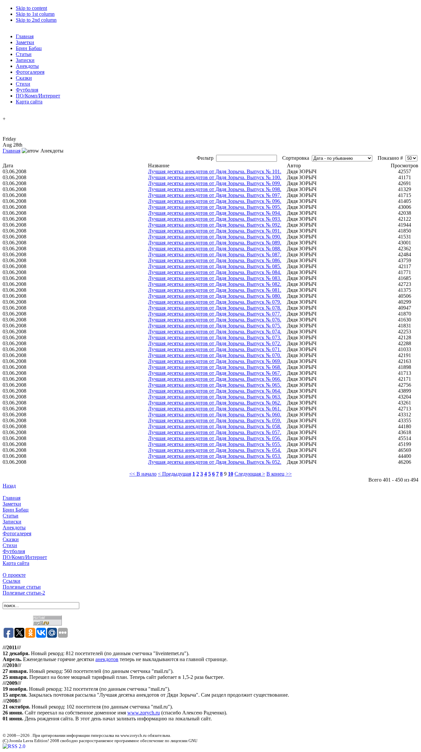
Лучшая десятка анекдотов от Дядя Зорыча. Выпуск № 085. (214, 266)
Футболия (14, 551)
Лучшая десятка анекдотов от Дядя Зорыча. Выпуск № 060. (214, 414)
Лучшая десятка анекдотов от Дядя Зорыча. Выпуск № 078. (214, 308)
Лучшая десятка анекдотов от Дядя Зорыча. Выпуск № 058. (214, 426)
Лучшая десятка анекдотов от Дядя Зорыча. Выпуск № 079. (214, 302)
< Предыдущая (174, 474)
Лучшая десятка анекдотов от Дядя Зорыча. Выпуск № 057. (214, 432)
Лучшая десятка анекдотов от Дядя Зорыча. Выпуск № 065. (214, 385)
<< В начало (143, 474)
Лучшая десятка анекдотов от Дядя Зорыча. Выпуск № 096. (214, 201)
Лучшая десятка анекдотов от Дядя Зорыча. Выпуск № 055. (214, 444)
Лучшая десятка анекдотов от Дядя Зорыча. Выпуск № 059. (214, 420)
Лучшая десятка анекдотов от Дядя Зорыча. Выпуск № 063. (214, 397)
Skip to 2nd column (36, 20)
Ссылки (11, 581)
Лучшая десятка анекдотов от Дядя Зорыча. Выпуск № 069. (214, 361)
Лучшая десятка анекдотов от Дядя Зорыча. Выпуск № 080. (214, 296)
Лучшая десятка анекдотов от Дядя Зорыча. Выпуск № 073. (214, 337)
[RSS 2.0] (14, 746)
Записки (12, 521)
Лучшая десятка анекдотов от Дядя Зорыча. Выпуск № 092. (214, 225)
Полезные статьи (22, 587)
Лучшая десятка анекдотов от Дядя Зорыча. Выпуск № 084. (214, 272)
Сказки (11, 539)
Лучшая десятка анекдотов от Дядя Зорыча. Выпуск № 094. (214, 213)
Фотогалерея (17, 533)
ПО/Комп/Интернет (25, 557)
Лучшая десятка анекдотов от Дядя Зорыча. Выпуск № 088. (214, 248)
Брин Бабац (16, 510)
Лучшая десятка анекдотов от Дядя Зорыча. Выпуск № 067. (214, 373)
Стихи (10, 545)
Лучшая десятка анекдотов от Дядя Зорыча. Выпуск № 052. (214, 462)
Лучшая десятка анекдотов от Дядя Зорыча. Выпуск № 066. (214, 379)
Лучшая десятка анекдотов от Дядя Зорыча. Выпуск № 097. (214, 195)
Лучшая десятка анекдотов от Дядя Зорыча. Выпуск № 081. (214, 290)
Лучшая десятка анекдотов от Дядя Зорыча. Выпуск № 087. (214, 254)
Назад (9, 485)
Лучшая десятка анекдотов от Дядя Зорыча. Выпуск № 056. (214, 438)
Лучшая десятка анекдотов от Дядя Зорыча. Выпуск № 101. (214, 171)
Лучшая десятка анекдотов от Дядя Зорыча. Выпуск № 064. (214, 391)
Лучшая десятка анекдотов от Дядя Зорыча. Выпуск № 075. (214, 325)
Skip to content (31, 8)
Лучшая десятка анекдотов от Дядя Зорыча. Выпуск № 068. (214, 367)
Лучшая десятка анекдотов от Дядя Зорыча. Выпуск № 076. (214, 319)
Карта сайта (16, 563)
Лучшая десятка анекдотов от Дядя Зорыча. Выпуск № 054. (214, 450)
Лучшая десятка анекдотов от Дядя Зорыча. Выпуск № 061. (214, 408)
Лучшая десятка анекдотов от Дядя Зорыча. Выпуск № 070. (214, 355)
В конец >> (279, 474)
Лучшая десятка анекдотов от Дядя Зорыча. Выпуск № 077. (214, 314)
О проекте (14, 575)
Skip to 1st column (35, 14)
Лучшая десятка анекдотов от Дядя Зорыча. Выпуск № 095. (214, 207)
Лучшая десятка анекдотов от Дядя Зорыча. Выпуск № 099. (214, 183)
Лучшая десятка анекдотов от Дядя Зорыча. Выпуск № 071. (214, 349)
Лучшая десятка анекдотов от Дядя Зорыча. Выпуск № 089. (214, 242)
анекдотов (106, 659)
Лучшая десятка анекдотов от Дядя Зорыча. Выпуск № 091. (214, 231)
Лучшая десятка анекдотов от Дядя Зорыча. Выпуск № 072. (214, 343)
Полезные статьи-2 (24, 593)
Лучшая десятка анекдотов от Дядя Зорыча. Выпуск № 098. (214, 189)
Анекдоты (14, 527)
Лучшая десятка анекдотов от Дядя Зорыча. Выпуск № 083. (214, 278)
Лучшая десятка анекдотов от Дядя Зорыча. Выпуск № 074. (214, 331)
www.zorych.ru (143, 712)
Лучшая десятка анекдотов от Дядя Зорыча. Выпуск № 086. (214, 260)
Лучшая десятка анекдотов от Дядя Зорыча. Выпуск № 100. (214, 177)
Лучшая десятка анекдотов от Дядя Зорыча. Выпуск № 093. (214, 219)
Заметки (12, 504)
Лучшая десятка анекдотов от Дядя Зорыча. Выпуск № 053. (214, 456)
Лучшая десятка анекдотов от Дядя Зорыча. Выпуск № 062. (214, 402)
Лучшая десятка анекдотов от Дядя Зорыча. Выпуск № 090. (214, 236)
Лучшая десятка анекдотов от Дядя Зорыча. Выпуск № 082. (214, 284)
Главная (11, 150)
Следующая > (250, 474)
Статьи (10, 515)
